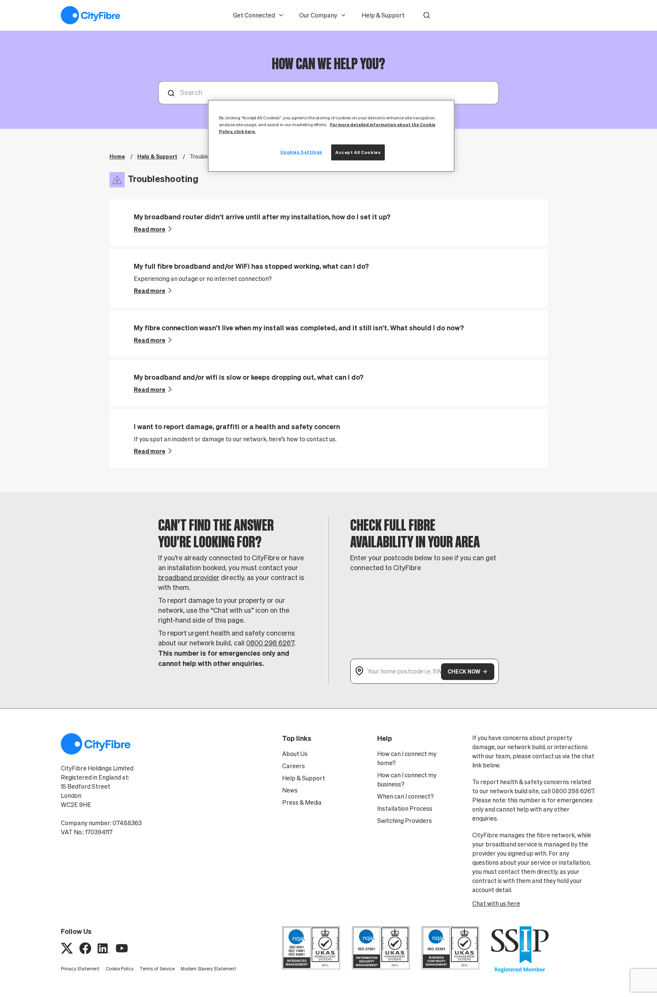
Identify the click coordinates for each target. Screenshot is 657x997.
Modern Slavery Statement (208, 968)
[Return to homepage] (90, 15)
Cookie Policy (119, 968)
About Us (295, 753)
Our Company (318, 15)
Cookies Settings (301, 151)
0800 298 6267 (270, 643)
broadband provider (188, 577)
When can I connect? (405, 796)
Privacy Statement (80, 968)
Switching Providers (404, 820)
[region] (331, 136)
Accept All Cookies (358, 152)
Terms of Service (157, 968)
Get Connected (254, 15)
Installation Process (404, 808)
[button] (426, 15)
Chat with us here (496, 903)
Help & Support (383, 15)
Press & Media (302, 802)
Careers (293, 765)
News (290, 790)
